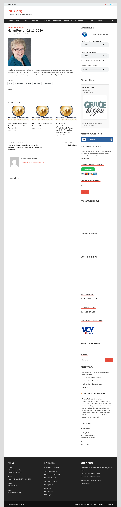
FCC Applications (50, 495)
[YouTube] (106, 4)
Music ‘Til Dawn (50, 478)
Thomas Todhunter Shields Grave (92, 399)
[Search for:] (97, 360)
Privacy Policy (48, 485)
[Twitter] (110, 4)
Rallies (47, 21)
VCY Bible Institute (50, 471)
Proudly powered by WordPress (82, 504)
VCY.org (15, 11)
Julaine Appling (25, 34)
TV (26, 21)
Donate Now (88, 169)
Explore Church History (94, 394)
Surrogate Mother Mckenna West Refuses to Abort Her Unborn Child (18, 126)
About (100, 21)
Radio (18, 21)
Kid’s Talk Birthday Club (52, 474)
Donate (90, 21)
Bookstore (57, 21)
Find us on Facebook (90, 343)
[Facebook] (108, 4)
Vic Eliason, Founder (50, 481)
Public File (47, 488)
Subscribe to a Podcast (51, 467)
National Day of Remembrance (92, 381)
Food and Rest (86, 387)
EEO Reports (48, 491)
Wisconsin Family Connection (16, 27)
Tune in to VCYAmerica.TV (89, 299)
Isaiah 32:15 (85, 158)
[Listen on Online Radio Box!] (111, 139)
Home (11, 21)
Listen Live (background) (100, 34)
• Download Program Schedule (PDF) (93, 60)
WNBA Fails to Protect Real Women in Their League (42, 125)
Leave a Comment (36, 34)
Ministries (79, 21)
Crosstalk (36, 21)
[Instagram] (113, 4)
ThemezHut (109, 504)
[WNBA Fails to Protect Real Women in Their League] (42, 121)
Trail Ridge (68, 21)
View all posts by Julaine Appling (32, 162)
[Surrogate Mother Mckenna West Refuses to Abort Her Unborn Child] (18, 121)
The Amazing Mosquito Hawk (91, 377)
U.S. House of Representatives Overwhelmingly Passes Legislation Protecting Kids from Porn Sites (64, 128)
